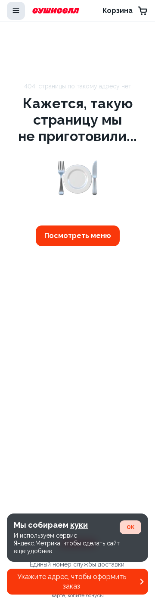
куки (79, 524)
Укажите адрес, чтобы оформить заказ (71, 581)
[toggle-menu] (16, 11)
